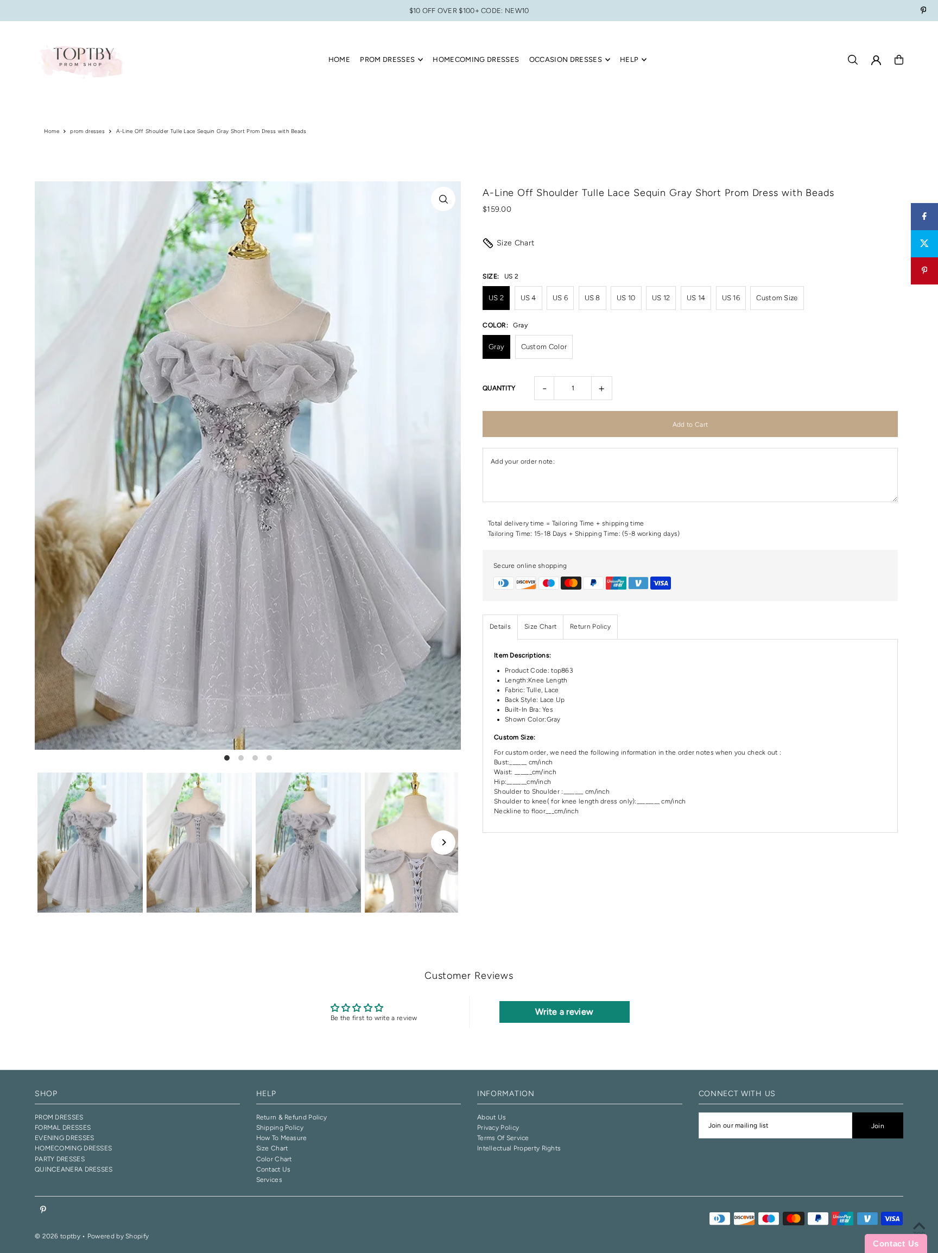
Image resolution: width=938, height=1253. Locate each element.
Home (51, 131)
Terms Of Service (503, 1138)
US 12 (661, 298)
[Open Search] (853, 60)
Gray (496, 347)
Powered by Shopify (118, 1236)
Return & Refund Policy (291, 1117)
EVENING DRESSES (64, 1138)
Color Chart (274, 1159)
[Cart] (899, 60)
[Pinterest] (924, 12)
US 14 (696, 298)
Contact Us (273, 1169)
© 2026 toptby (57, 1236)
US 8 (592, 298)
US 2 (496, 298)
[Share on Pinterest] (924, 270)
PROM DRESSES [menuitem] (387, 59)
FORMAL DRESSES (63, 1127)
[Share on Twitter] (924, 243)
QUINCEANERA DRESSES (74, 1169)
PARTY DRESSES (60, 1159)
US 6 (560, 298)
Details (500, 626)
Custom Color (544, 347)
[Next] (443, 842)
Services (269, 1180)
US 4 (528, 298)
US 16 (731, 298)
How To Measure (281, 1138)
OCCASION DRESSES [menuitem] (565, 59)
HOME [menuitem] (339, 59)
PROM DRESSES (59, 1117)
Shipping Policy (280, 1127)
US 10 (626, 298)
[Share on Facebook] (924, 216)
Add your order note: (523, 461)
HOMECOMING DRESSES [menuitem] (476, 59)
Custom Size (776, 298)
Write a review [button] (564, 1012)
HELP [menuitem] (629, 59)
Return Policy (590, 626)
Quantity (499, 388)
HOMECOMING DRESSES (73, 1148)
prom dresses (87, 131)
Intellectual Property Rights (519, 1148)
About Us (491, 1117)
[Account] (876, 60)
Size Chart (516, 243)
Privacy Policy (498, 1127)
